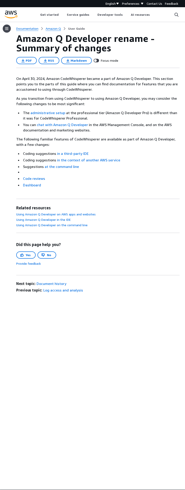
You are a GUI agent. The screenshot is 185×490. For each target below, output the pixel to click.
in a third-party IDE (73, 153)
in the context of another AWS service (88, 160)
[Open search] (176, 14)
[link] (76, 28)
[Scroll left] (36, 14)
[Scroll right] (153, 14)
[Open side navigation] (7, 29)
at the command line (62, 166)
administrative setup (47, 113)
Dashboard (32, 185)
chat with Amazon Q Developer (62, 124)
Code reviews (34, 178)
